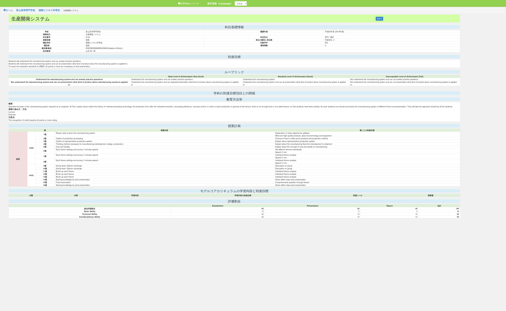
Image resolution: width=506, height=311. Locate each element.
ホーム (9, 10)
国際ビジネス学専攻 (49, 10)
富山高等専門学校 (25, 10)
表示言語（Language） (220, 3)
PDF (379, 19)
